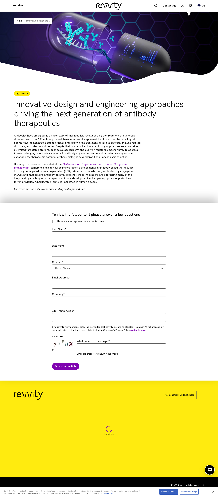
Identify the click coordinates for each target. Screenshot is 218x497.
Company (57, 294)
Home (19, 20)
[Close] (213, 491)
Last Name (58, 245)
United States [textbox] (62, 268)
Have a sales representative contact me (80, 221)
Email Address (60, 277)
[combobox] (109, 268)
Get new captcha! (53, 350)
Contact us (169, 5)
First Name (58, 229)
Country (57, 262)
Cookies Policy (108, 493)
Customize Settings (189, 491)
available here (138, 330)
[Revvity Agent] (209, 470)
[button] (182, 6)
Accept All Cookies (168, 491)
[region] (109, 492)
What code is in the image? (93, 341)
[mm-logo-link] (109, 6)
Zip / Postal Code (62, 310)
